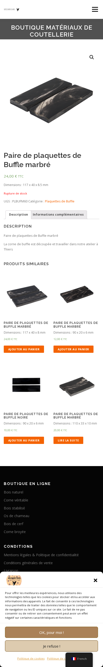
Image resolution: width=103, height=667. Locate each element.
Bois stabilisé (14, 508)
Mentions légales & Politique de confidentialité (41, 554)
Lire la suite (68, 440)
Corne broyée (15, 531)
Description (18, 214)
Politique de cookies (30, 658)
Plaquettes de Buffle (59, 201)
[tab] (18, 214)
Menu (94, 9)
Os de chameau (16, 515)
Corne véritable (16, 500)
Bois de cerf (13, 523)
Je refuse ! (51, 646)
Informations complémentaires (58, 214)
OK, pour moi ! (51, 632)
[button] (95, 580)
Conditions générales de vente (28, 562)
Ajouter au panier (24, 349)
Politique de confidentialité (65, 658)
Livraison (11, 570)
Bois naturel (13, 492)
